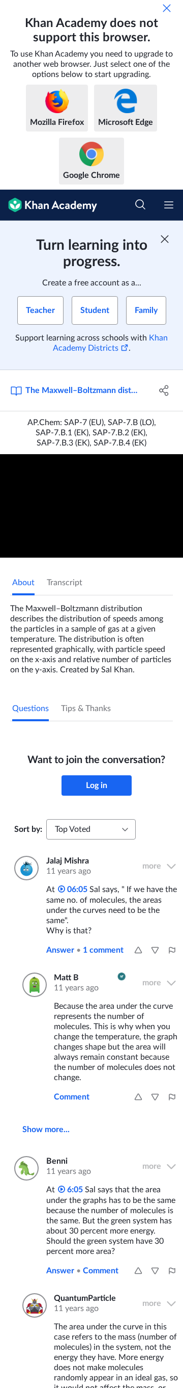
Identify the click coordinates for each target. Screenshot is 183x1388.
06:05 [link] (76, 889)
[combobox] (91, 829)
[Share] (164, 390)
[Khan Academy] (48, 205)
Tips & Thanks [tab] (86, 708)
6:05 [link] (74, 1190)
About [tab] (23, 583)
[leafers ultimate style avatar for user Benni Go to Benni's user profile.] (24, 1168)
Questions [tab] (30, 708)
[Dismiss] (167, 8)
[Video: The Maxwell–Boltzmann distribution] (91, 506)
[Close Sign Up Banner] (165, 239)
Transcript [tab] (64, 583)
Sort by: (28, 829)
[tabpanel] (91, 635)
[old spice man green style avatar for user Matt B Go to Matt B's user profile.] (32, 985)
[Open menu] (169, 205)
